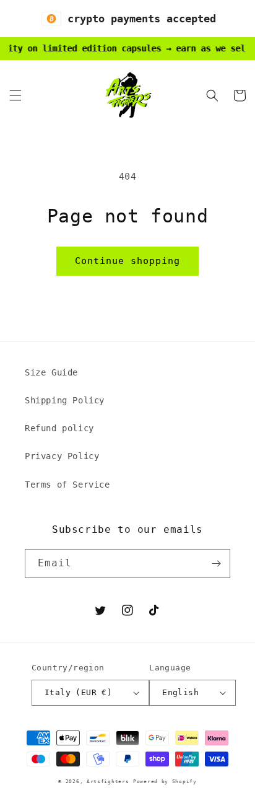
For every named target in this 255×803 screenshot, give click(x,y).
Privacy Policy (62, 456)
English (180, 692)
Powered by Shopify (165, 781)
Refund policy (59, 428)
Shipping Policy (65, 400)
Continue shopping (127, 260)
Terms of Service (67, 484)
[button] (15, 95)
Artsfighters (108, 781)
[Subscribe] (216, 563)
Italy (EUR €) (78, 692)
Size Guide (51, 372)
